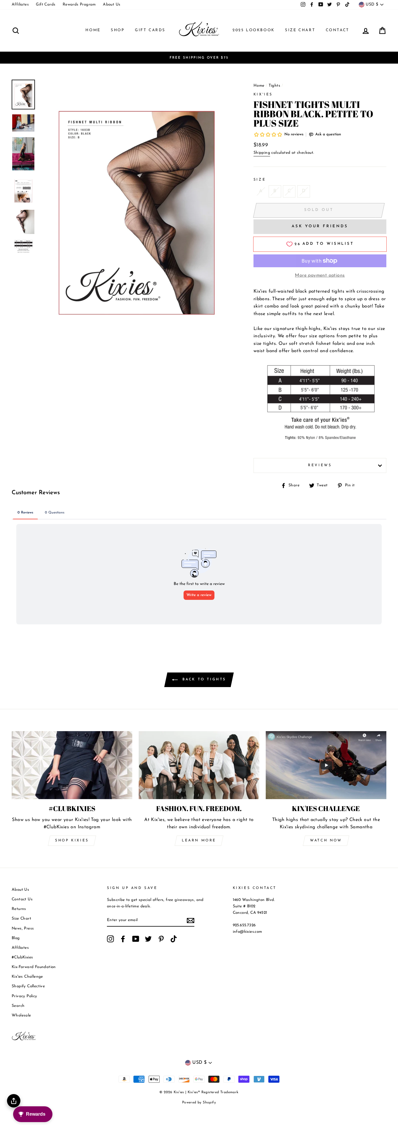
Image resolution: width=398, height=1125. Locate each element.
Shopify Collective (28, 986)
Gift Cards (45, 4)
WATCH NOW (326, 840)
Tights (274, 86)
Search (18, 1006)
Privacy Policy (24, 996)
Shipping (261, 153)
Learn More (199, 840)
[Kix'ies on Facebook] (122, 938)
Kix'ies (263, 94)
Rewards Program (79, 4)
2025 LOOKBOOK (254, 30)
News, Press (23, 928)
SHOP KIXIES (72, 840)
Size (259, 179)
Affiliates (20, 4)
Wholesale (21, 1015)
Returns (19, 909)
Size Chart (300, 30)
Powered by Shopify (199, 1102)
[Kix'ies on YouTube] (135, 938)
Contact (337, 30)
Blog (16, 938)
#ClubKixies (22, 957)
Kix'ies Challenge (27, 977)
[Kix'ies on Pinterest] (161, 938)
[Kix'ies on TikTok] (173, 938)
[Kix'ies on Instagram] (110, 938)
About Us (111, 4)
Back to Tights (203, 679)
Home (92, 30)
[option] (199, 58)
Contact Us (22, 899)
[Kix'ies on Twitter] (148, 938)
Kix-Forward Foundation (34, 967)
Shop (117, 30)
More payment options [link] (320, 275)
